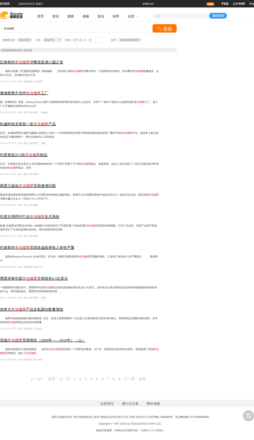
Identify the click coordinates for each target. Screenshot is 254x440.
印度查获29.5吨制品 (23, 155)
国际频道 (27, 81)
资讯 (55, 16)
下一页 (129, 378)
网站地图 (153, 403)
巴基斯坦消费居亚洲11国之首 (31, 62)
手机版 (225, 3)
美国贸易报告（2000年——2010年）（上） (43, 340)
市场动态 (38, 328)
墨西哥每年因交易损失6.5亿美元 (34, 278)
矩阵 (115, 16)
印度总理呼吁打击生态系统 (30, 217)
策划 (100, 16)
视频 (85, 16)
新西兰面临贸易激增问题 (28, 186)
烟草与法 (38, 267)
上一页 (64, 378)
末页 (142, 378)
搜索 (164, 28)
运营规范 (107, 403)
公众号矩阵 (239, 3)
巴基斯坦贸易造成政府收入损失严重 (37, 247)
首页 (40, 16)
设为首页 (5, 3)
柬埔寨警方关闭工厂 (24, 93)
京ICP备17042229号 (161, 417)
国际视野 (34, 112)
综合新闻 (38, 81)
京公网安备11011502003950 (192, 417)
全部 (131, 16)
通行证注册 (130, 403)
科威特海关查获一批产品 (28, 124)
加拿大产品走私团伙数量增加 (31, 309)
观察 (70, 16)
